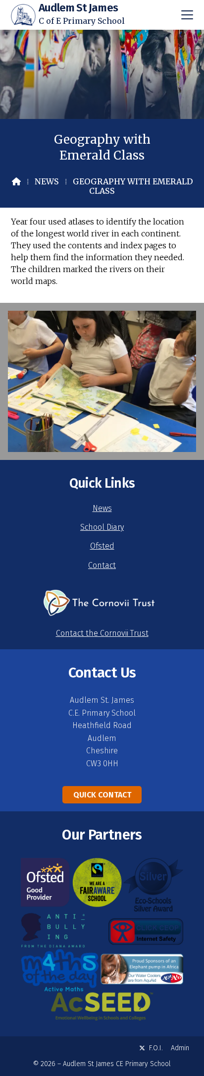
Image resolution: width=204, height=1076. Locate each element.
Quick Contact (102, 794)
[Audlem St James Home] (23, 15)
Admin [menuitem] (180, 1048)
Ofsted (102, 546)
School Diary (102, 527)
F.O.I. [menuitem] (156, 1048)
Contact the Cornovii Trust (102, 633)
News (47, 181)
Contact (102, 565)
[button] (187, 15)
